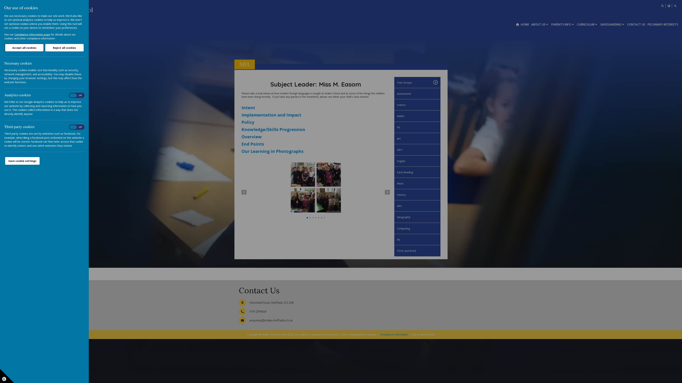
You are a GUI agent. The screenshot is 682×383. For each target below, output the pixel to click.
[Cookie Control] (7, 376)
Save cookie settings (22, 161)
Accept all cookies (24, 47)
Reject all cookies (64, 47)
